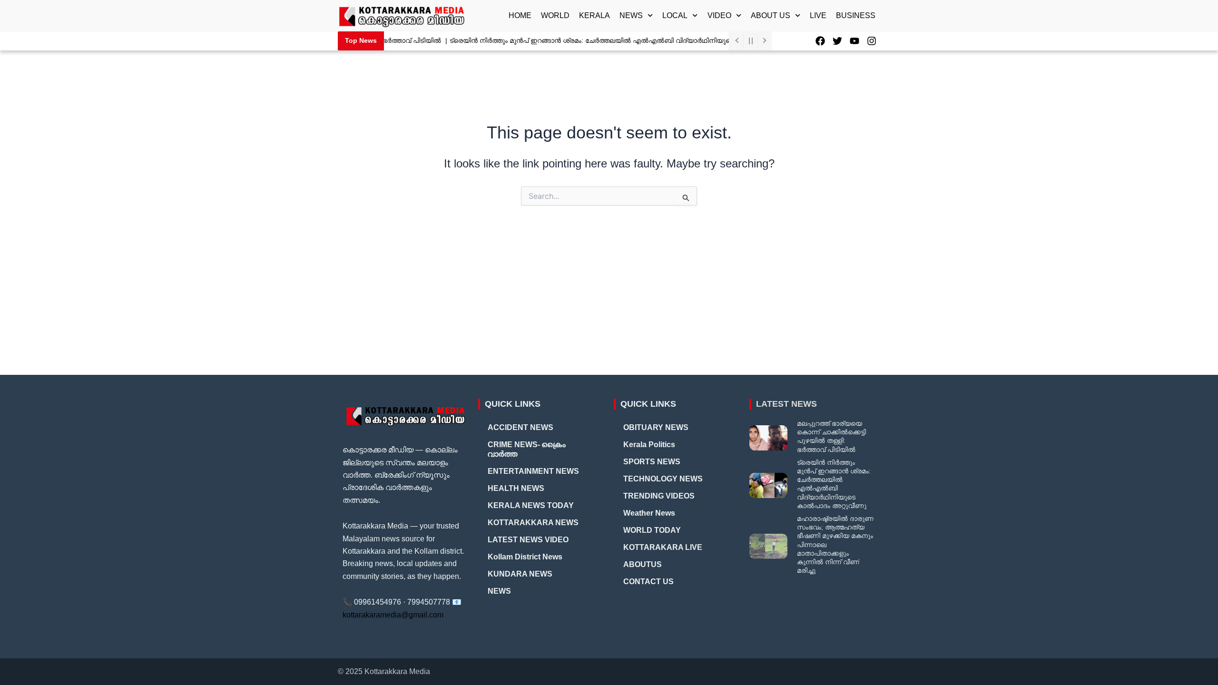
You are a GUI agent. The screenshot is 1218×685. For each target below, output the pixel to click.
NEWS (631, 15)
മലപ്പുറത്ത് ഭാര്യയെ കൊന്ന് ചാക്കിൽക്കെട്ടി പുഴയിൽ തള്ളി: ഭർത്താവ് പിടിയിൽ (831, 436)
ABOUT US (770, 15)
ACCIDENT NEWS (520, 427)
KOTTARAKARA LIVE (662, 547)
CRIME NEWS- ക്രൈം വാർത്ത (527, 449)
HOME (520, 15)
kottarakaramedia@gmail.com (393, 615)
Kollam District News (525, 557)
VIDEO (719, 15)
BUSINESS (855, 15)
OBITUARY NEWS (655, 427)
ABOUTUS (642, 564)
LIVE (818, 15)
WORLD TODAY (652, 530)
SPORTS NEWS (651, 462)
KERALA (594, 15)
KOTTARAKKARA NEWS (533, 523)
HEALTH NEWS (516, 488)
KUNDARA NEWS (520, 574)
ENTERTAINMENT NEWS (533, 471)
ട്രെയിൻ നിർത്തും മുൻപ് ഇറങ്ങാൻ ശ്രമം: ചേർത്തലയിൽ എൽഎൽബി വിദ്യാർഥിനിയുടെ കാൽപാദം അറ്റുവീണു (618, 40)
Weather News (649, 513)
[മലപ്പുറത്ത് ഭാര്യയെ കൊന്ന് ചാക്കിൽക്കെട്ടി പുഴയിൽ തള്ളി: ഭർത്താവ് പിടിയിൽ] (768, 437)
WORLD (555, 15)
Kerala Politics (649, 444)
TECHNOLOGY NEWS (663, 479)
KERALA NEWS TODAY (531, 505)
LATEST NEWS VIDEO (528, 540)
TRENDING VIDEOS (659, 496)
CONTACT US (648, 581)
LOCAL (675, 15)
